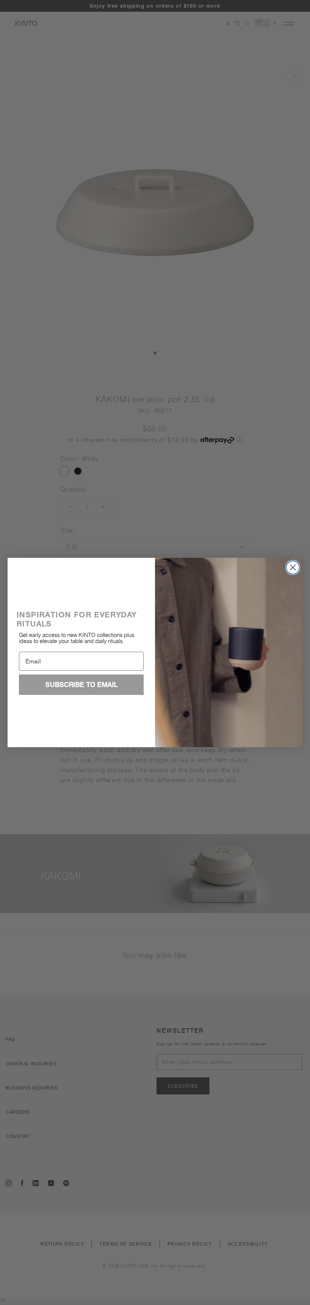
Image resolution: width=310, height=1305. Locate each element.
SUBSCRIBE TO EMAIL (81, 684)
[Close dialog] (292, 567)
